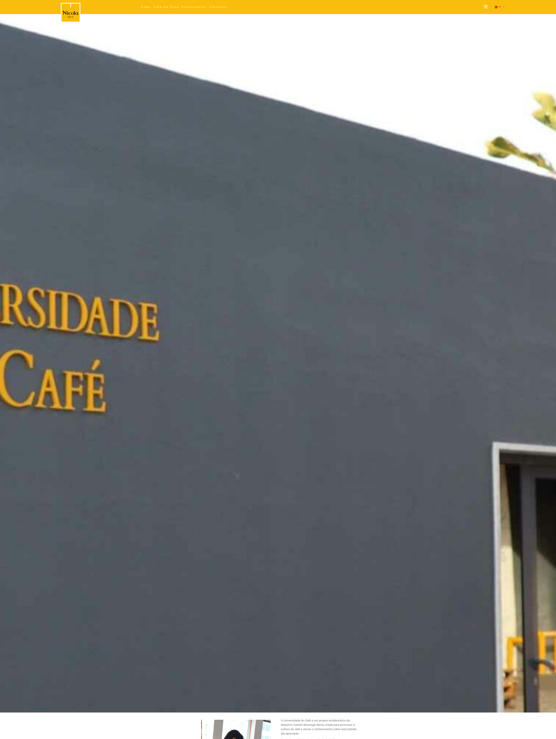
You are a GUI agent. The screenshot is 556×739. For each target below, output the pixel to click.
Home (146, 7)
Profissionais (194, 7)
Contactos (218, 7)
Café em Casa (166, 7)
